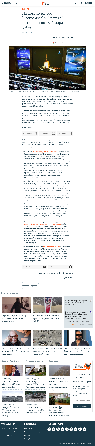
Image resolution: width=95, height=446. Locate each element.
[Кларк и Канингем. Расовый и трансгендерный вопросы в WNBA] (47, 305)
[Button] (52, 38)
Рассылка (27, 435)
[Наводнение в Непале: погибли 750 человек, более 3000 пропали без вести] (35, 396)
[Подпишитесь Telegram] (67, 429)
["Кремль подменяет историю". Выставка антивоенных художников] (16, 305)
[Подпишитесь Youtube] (62, 429)
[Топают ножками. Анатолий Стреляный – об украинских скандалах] (16, 338)
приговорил (60, 204)
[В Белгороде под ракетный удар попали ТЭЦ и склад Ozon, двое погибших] (35, 370)
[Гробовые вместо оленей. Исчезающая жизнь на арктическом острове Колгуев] (59, 370)
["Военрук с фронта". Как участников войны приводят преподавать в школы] (59, 399)
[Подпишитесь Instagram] (71, 429)
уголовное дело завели (51, 247)
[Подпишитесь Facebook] (53, 429)
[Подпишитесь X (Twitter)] (58, 429)
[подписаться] (84, 429)
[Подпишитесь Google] (49, 429)
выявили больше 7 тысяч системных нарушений (42, 224)
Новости (25, 9)
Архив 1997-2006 (6, 435)
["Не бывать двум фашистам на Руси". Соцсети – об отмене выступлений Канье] (78, 338)
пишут (43, 104)
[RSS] (75, 429)
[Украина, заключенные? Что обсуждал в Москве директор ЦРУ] (12, 370)
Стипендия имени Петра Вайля (11, 432)
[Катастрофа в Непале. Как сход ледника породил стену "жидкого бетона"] (47, 338)
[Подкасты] (80, 429)
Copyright (27, 439)
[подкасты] (82, 3)
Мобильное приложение (9, 428)
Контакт (4, 439)
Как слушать (28, 428)
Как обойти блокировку (32, 432)
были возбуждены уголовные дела (46, 152)
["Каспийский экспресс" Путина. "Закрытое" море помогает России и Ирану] (12, 396)
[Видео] (76, 3)
